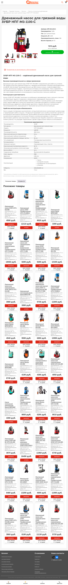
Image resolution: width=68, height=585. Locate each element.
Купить (26, 227)
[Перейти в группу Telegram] (53, 557)
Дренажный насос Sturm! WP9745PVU (9, 324)
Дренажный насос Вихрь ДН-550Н (39, 402)
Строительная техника (7, 564)
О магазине (38, 556)
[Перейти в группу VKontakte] (56, 557)
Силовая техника (5, 561)
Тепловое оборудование (7, 571)
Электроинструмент (6, 556)
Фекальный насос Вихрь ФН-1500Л (24, 480)
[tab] (10, 181)
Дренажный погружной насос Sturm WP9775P (26, 292)
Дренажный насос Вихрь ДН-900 (24, 362)
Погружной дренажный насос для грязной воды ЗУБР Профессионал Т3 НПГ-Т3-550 (40, 204)
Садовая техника (5, 559)
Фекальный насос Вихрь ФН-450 (24, 324)
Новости (37, 566)
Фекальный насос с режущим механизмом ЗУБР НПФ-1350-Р (26, 442)
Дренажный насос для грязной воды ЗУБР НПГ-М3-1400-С (40, 439)
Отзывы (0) (21, 181)
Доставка (37, 561)
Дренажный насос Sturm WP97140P (55, 211)
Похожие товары (10, 181)
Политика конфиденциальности (40, 572)
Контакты (37, 564)
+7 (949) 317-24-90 (56, 560)
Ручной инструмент (6, 566)
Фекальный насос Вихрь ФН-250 (39, 325)
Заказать (11, 224)
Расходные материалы (7, 569)
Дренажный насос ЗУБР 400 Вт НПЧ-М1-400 (10, 440)
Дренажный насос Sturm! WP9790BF (9, 365)
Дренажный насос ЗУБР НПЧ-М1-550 (11, 208)
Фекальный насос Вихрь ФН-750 (55, 249)
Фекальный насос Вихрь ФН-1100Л (55, 325)
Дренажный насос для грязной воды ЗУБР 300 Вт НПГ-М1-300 (11, 288)
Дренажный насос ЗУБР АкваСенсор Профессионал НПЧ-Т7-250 (40, 248)
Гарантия (37, 559)
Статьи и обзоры (39, 569)
